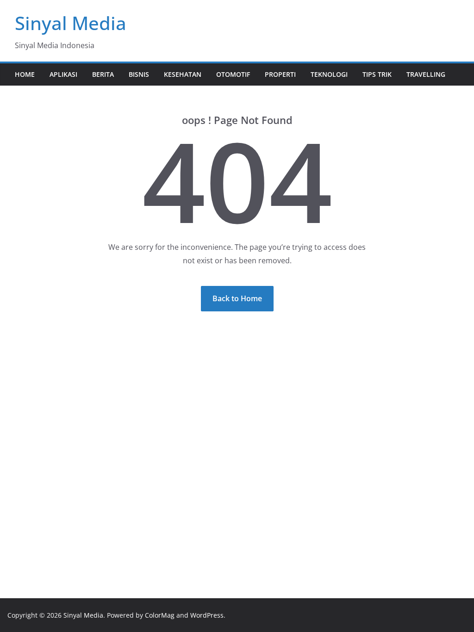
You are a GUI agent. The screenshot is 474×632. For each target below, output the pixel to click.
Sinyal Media (70, 23)
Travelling (425, 74)
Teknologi (329, 74)
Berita (103, 74)
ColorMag (160, 615)
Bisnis (139, 74)
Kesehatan (182, 74)
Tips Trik (377, 74)
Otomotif (233, 74)
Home (25, 74)
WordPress (207, 615)
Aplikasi (63, 74)
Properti (280, 74)
